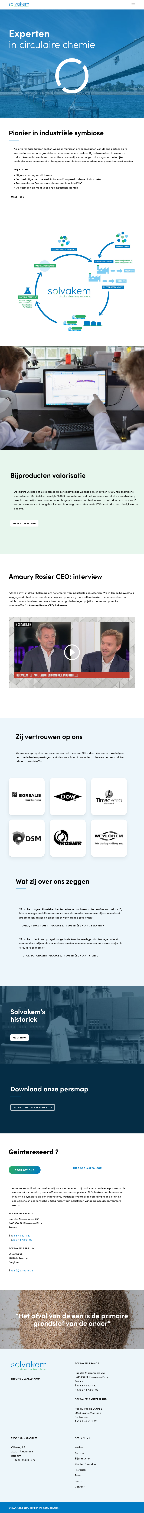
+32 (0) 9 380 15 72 (24, 1460)
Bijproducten (82, 1458)
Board (78, 1481)
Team (78, 1475)
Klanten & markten (86, 1464)
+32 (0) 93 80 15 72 (22, 1270)
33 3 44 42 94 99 (22, 1239)
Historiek (80, 1469)
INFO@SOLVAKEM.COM (25, 1378)
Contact (79, 1486)
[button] (133, 4)
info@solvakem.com (87, 1168)
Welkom (79, 1447)
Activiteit (80, 1453)
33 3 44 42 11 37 (21, 1235)
